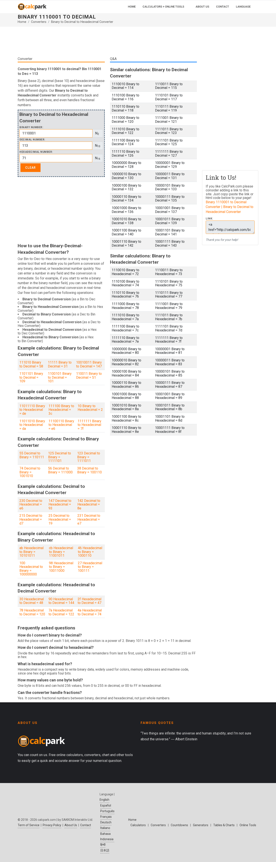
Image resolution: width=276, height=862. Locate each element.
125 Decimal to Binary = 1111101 (59, 457)
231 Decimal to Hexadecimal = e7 (88, 519)
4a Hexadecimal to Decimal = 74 (90, 612)
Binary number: (31, 127)
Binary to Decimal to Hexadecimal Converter (82, 22)
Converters (38, 22)
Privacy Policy (52, 825)
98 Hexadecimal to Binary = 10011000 (61, 567)
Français (106, 816)
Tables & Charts (224, 825)
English (104, 799)
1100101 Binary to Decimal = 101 (60, 377)
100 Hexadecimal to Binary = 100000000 (31, 569)
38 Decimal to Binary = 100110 (89, 470)
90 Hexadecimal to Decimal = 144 (61, 601)
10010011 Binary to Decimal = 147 (89, 364)
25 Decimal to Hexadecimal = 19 (60, 519)
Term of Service (28, 825)
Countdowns (179, 825)
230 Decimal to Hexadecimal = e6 (30, 504)
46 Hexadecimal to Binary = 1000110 (90, 552)
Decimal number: (32, 139)
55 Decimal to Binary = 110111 (31, 455)
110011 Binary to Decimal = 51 (89, 376)
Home (22, 22)
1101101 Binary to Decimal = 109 (31, 377)
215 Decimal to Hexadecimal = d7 (30, 519)
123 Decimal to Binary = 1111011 (88, 457)
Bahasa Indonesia (106, 836)
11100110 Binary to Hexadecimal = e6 (61, 425)
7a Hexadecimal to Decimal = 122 (61, 612)
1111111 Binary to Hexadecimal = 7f (89, 425)
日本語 (104, 850)
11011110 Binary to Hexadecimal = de (32, 410)
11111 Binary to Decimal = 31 (60, 364)
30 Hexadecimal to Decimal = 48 (31, 601)
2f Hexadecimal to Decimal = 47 (89, 601)
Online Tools (248, 825)
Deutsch (105, 822)
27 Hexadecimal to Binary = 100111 (90, 567)
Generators (200, 825)
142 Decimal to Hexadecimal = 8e (88, 504)
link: (209, 218)
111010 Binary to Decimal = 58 (31, 364)
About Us (70, 825)
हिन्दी (102, 844)
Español (105, 805)
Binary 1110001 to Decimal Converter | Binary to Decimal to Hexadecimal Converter (229, 207)
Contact (85, 825)
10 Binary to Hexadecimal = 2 (90, 408)
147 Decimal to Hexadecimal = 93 (60, 504)
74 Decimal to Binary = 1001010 (29, 472)
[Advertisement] (107, 43)
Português (107, 811)
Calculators (138, 825)
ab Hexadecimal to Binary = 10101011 (31, 552)
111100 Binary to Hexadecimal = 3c (61, 410)
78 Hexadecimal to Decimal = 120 (32, 612)
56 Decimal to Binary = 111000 (60, 470)
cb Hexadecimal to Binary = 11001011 (61, 552)
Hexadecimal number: (36, 152)
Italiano (105, 828)
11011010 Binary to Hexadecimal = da (32, 425)
